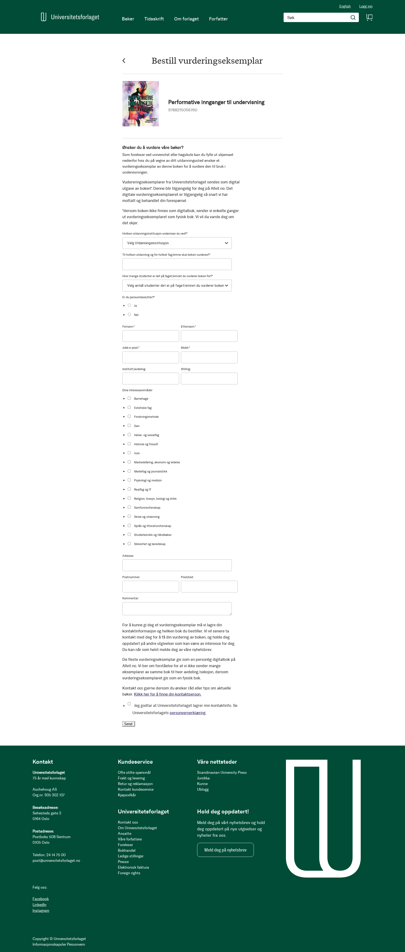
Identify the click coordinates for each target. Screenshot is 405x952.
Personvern (76, 944)
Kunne (202, 784)
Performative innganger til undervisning (216, 102)
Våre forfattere (130, 839)
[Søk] (353, 17)
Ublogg (203, 789)
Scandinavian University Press (222, 772)
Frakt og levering (131, 778)
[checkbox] (182, 310)
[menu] (175, 19)
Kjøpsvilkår (127, 795)
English (345, 6)
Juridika (203, 778)
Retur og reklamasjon (135, 784)
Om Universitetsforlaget (137, 828)
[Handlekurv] (369, 17)
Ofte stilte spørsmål (134, 772)
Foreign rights (129, 873)
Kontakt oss (128, 822)
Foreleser (125, 845)
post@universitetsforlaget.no (56, 860)
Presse (123, 861)
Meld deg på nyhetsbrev (225, 850)
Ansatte (124, 833)
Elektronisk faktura (133, 867)
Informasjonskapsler (49, 944)
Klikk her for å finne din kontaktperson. (167, 694)
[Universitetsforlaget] (70, 17)
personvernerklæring (188, 712)
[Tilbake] (123, 60)
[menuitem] (128, 19)
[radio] (182, 305)
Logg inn (365, 6)
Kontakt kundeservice (136, 789)
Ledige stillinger (130, 856)
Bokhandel (126, 850)
